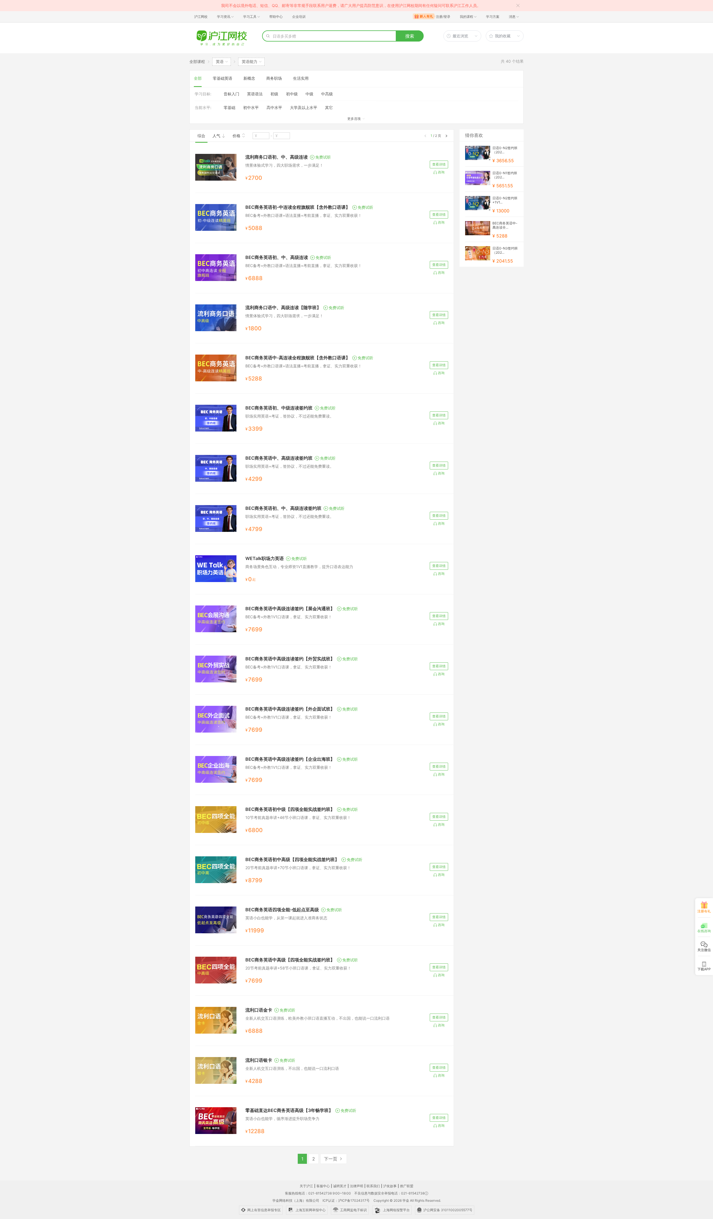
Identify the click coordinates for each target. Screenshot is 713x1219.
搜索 (409, 36)
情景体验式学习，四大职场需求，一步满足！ (284, 165)
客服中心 (323, 1186)
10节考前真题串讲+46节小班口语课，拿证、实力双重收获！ (298, 817)
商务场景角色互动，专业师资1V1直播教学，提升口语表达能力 (299, 566)
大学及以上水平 (303, 107)
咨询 (441, 172)
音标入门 (231, 93)
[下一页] (446, 136)
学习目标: (203, 93)
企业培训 (299, 16)
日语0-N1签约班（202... (504, 175)
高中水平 (274, 107)
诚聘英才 (339, 1186)
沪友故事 (390, 1186)
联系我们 (373, 1186)
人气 (217, 135)
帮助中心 (276, 16)
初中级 (292, 93)
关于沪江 (306, 1186)
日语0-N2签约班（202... (504, 150)
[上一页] (425, 136)
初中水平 (251, 107)
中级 (309, 93)
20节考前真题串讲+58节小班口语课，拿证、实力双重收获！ (298, 968)
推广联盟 (406, 1186)
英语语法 (255, 93)
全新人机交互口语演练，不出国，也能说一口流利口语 (292, 1068)
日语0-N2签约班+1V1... (504, 200)
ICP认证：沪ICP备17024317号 (346, 1200)
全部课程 (197, 61)
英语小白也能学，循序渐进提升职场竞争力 (282, 1118)
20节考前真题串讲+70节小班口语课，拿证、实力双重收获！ (298, 867)
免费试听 (323, 157)
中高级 (327, 93)
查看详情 (439, 164)
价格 (237, 135)
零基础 (229, 107)
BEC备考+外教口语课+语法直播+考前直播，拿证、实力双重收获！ (303, 215)
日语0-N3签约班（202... (505, 250)
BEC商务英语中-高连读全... (504, 225)
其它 (329, 107)
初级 (274, 93)
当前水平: (203, 107)
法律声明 (356, 1186)
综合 (201, 135)
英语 (220, 61)
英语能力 (249, 61)
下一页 (331, 1159)
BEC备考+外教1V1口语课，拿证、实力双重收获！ (288, 616)
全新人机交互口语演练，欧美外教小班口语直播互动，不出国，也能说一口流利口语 (317, 1018)
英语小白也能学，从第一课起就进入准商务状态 (286, 917)
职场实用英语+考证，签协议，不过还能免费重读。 (289, 416)
